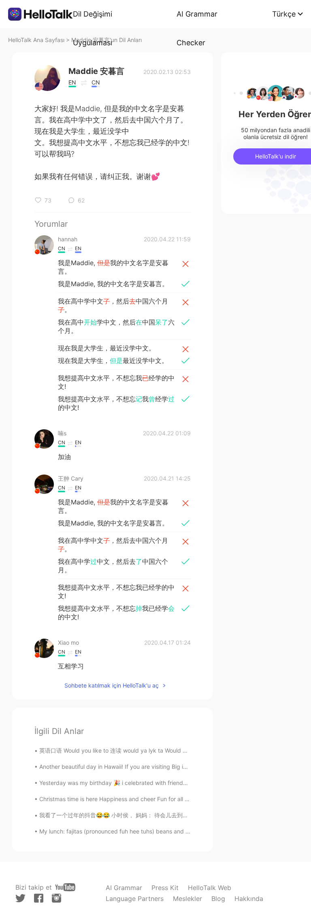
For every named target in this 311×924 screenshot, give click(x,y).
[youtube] (65, 887)
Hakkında (248, 898)
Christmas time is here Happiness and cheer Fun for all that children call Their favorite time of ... (165, 798)
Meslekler (187, 898)
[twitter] (20, 898)
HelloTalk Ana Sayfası (36, 39)
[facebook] (38, 898)
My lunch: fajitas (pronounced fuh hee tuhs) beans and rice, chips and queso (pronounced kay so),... (172, 831)
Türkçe (284, 14)
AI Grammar (124, 888)
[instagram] (56, 898)
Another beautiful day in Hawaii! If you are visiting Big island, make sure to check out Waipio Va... (167, 766)
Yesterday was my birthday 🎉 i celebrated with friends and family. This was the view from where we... (175, 782)
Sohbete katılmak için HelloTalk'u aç (111, 685)
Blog (218, 898)
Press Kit (165, 888)
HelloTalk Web (209, 888)
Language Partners (135, 898)
